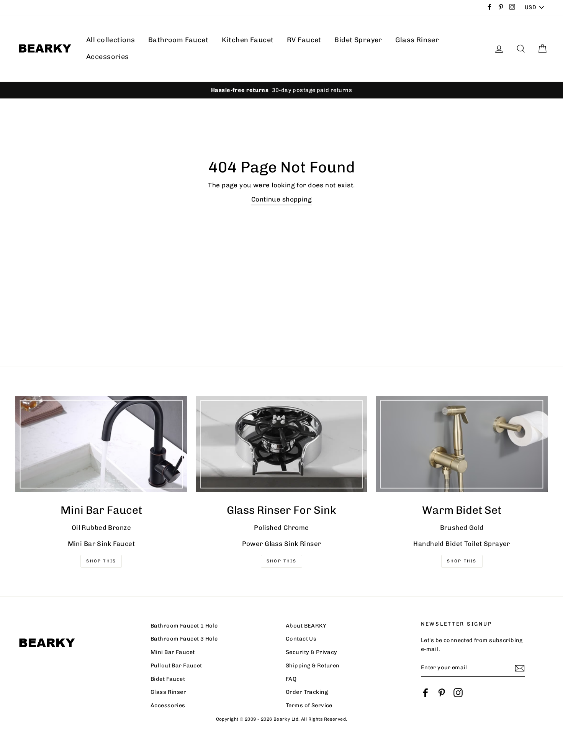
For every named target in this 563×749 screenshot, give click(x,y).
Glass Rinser (417, 40)
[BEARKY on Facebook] (425, 692)
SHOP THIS (281, 561)
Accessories (107, 56)
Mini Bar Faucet (173, 652)
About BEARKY (306, 625)
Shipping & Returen (313, 665)
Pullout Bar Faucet (176, 665)
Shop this (462, 561)
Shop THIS (101, 561)
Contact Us (301, 638)
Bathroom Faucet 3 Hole (184, 638)
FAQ (291, 678)
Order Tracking (307, 691)
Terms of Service (309, 705)
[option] (281, 90)
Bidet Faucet (168, 678)
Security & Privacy (311, 652)
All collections (110, 40)
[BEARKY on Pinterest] (441, 692)
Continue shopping (281, 199)
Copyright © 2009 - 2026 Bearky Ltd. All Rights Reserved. (281, 719)
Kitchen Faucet (248, 40)
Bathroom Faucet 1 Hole (184, 625)
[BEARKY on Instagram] (458, 692)
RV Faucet (304, 40)
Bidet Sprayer (358, 40)
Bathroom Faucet (178, 40)
